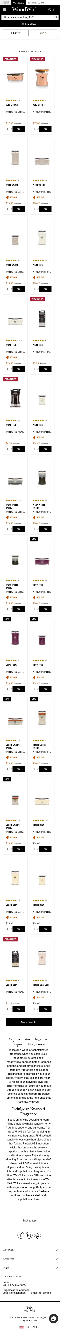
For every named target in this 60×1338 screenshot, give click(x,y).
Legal (6, 1267)
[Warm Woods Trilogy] (15, 495)
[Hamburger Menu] (4, 10)
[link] (30, 24)
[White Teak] (42, 255)
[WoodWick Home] (18, 3)
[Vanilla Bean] (42, 815)
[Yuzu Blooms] (15, 95)
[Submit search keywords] (49, 9)
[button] (53, 1318)
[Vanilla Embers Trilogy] (15, 735)
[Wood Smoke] (15, 175)
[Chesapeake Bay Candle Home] (36, 3)
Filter (13, 33)
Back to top (29, 1220)
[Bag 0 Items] (54, 10)
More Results (28, 1022)
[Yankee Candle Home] (5, 3)
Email (6, 1282)
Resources (8, 1258)
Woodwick (8, 1249)
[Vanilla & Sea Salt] (42, 975)
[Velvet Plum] (42, 575)
